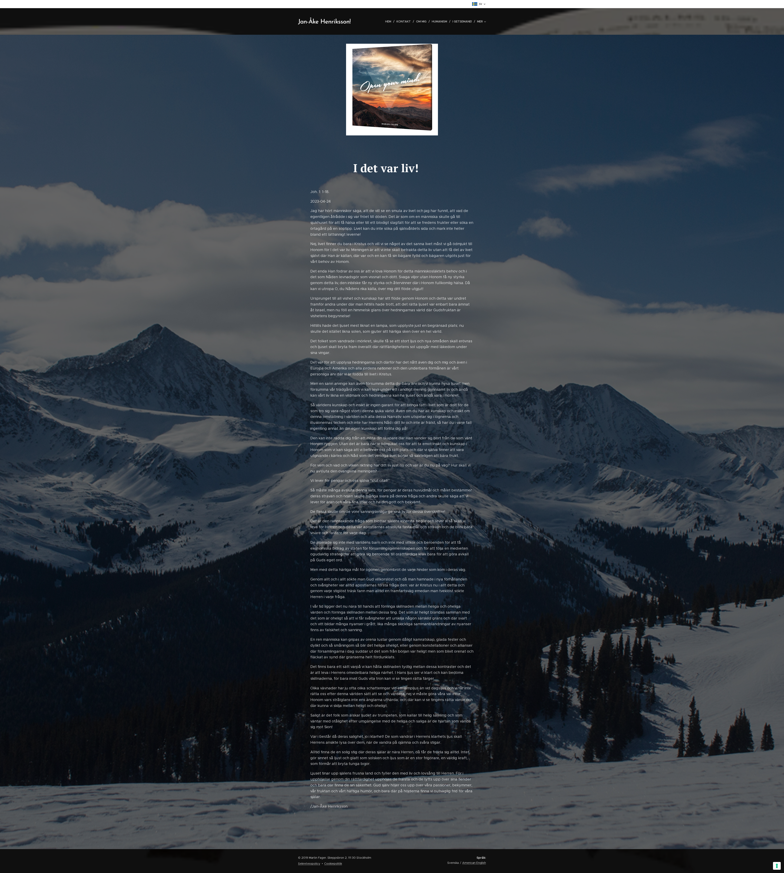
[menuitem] (389, 21)
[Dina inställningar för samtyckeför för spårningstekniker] (777, 866)
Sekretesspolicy (309, 863)
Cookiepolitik (333, 863)
